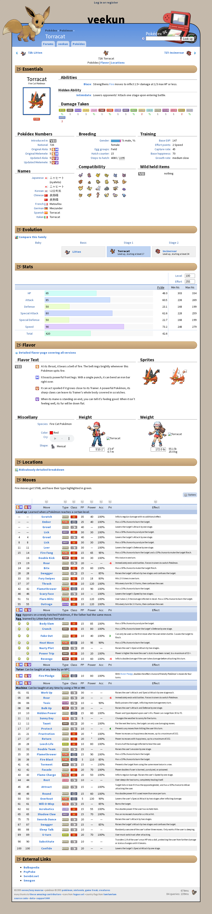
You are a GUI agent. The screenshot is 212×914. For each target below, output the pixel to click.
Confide (46, 848)
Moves (29, 480)
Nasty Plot (46, 648)
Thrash (46, 583)
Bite (46, 568)
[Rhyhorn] (106, 188)
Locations (118, 62)
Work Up (46, 692)
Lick (46, 532)
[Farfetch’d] (89, 188)
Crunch (46, 629)
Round (46, 794)
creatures (104, 890)
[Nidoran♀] (115, 174)
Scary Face (47, 594)
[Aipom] (115, 194)
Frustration (47, 734)
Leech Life (46, 744)
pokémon (67, 890)
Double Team (46, 749)
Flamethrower (47, 589)
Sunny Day (46, 718)
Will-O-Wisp (46, 804)
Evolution (32, 229)
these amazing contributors (45, 894)
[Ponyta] (80, 188)
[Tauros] (115, 188)
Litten (76, 251)
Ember (46, 522)
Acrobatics (46, 809)
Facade (47, 769)
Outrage (46, 604)
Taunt (47, 723)
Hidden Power (46, 713)
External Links (36, 859)
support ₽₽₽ (43, 898)
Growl (46, 527)
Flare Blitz (47, 599)
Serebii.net (31, 876)
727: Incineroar (174, 52)
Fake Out (47, 636)
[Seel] (98, 188)
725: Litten (34, 52)
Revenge (47, 659)
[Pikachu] (98, 174)
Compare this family (32, 237)
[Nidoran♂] (124, 174)
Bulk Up (46, 708)
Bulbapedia (31, 867)
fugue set (78, 894)
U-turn (46, 835)
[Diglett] (89, 181)
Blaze (87, 84)
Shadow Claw (47, 814)
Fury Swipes (47, 578)
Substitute (46, 841)
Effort (178, 281)
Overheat (46, 798)
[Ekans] (89, 174)
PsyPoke (29, 872)
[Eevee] (80, 194)
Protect (46, 728)
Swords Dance (46, 819)
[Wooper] (124, 194)
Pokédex (51, 30)
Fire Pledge (46, 676)
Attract (46, 787)
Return (46, 739)
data (32, 898)
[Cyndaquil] (89, 194)
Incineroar (170, 251)
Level (178, 275)
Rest (46, 780)
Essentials (32, 69)
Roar (46, 563)
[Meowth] (98, 181)
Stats (27, 267)
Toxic (46, 703)
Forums (48, 44)
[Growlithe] (124, 181)
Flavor (104, 62)
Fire (111, 84)
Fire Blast (46, 759)
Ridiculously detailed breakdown (41, 470)
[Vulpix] (80, 181)
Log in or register (106, 2)
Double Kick (47, 558)
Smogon (29, 880)
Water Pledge (126, 673)
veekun (106, 19)
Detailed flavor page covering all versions (47, 352)
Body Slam (47, 623)
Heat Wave (47, 642)
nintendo (78, 890)
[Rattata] (80, 174)
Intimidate (83, 95)
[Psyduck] (106, 181)
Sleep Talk (47, 829)
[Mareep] (106, 194)
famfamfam (109, 894)
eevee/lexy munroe (32, 890)
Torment (47, 764)
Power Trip (46, 653)
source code (21, 898)
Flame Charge (46, 775)
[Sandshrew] (106, 174)
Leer (47, 547)
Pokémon (66, 30)
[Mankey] (115, 181)
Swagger (47, 573)
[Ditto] (124, 188)
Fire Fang (46, 553)
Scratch (46, 517)
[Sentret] (98, 194)
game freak (91, 890)
